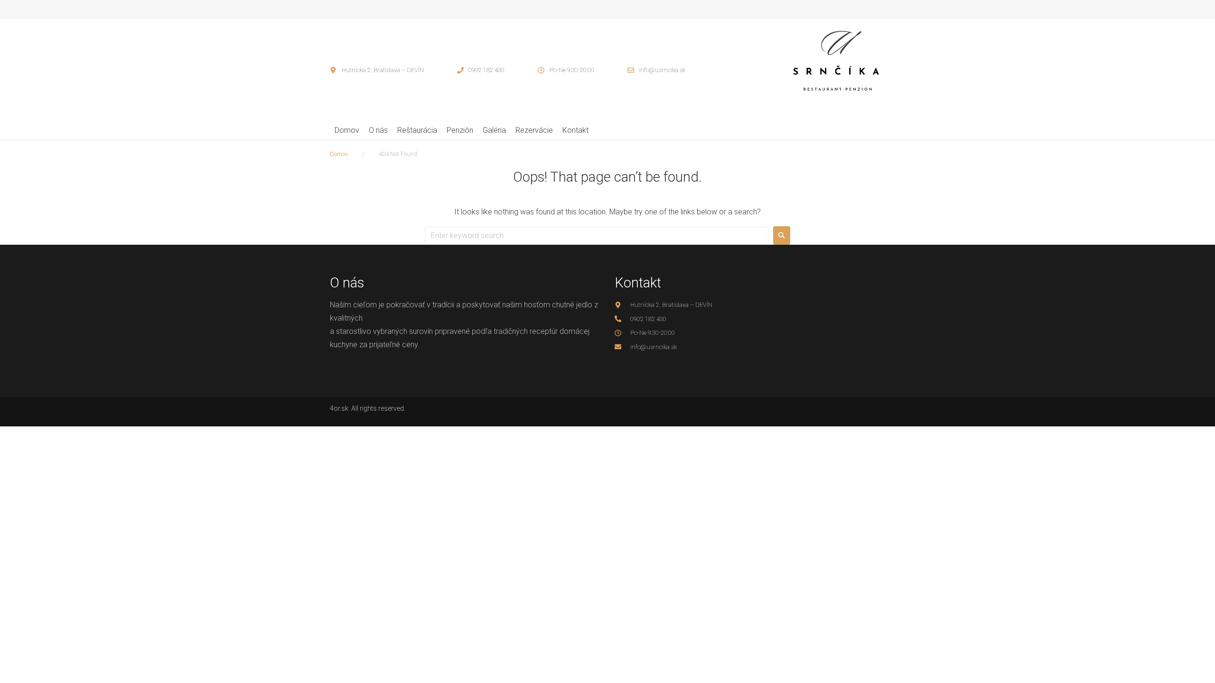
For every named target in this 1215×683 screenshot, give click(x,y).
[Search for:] (596, 235)
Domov (339, 153)
